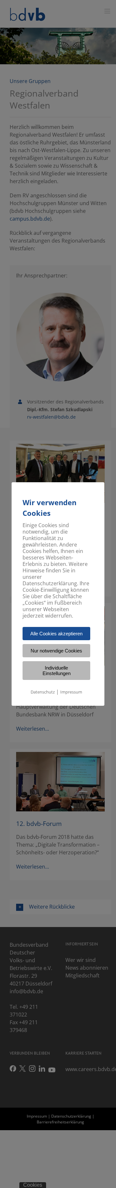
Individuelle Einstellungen (57, 670)
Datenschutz (43, 692)
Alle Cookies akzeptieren (56, 633)
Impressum (71, 692)
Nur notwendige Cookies (56, 650)
